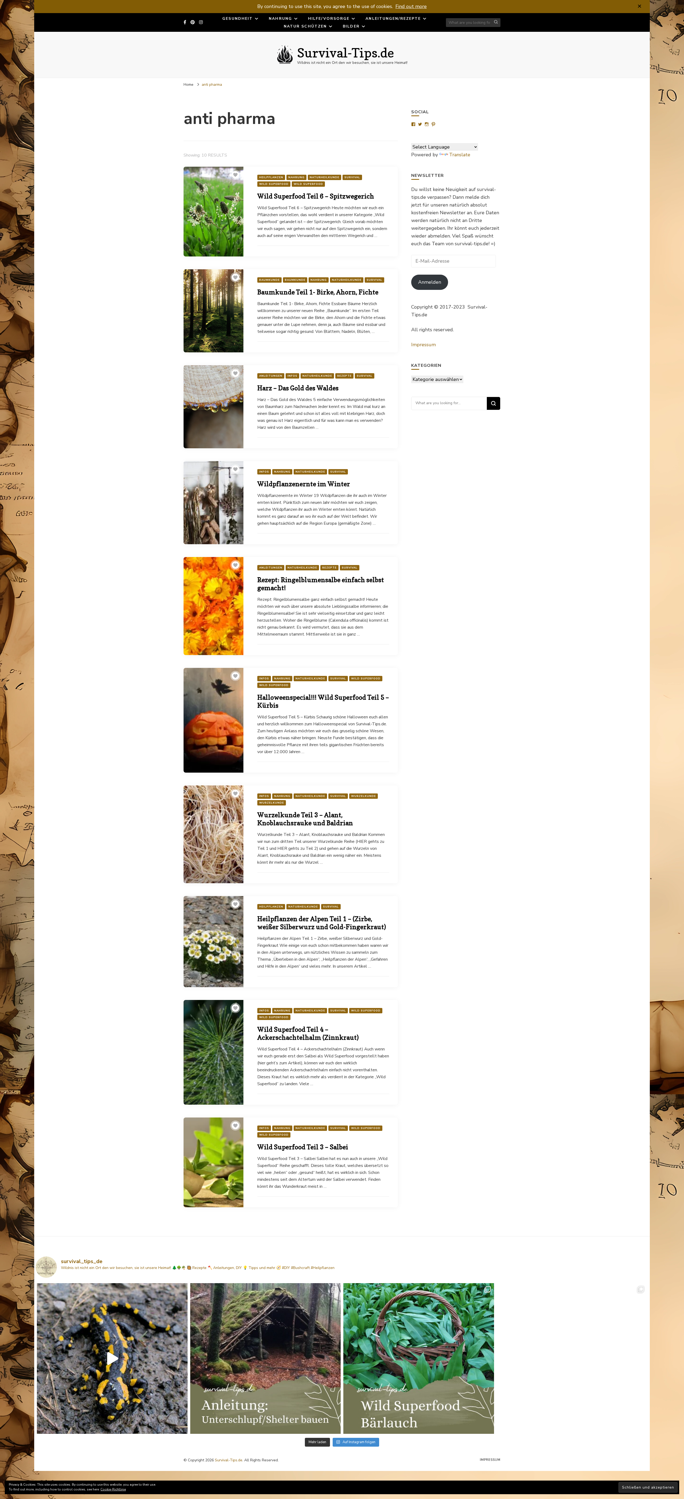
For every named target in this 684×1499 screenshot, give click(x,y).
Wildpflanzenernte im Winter (303, 484)
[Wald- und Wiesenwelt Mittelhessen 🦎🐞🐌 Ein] (112, 1358)
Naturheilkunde (324, 177)
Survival (352, 177)
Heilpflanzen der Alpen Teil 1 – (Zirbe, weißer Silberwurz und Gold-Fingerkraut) (321, 923)
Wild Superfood (274, 184)
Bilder (351, 26)
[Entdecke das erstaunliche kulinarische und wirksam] (418, 1358)
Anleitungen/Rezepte (393, 18)
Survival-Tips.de (345, 52)
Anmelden (429, 282)
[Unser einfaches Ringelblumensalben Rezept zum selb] (572, 1358)
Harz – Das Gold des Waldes (298, 388)
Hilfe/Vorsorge (328, 18)
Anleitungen (270, 376)
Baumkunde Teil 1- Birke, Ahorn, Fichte (317, 292)
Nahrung (280, 18)
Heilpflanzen (271, 177)
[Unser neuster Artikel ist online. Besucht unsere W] (265, 1358)
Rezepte (344, 376)
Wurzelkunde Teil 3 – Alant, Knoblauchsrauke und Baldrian (305, 819)
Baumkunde (269, 280)
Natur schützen (305, 26)
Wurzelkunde (363, 796)
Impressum (423, 344)
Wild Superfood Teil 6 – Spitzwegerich (315, 196)
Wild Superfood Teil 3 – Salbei (302, 1147)
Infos (292, 376)
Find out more (411, 6)
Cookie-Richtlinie (113, 1489)
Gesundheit (237, 18)
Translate (459, 154)
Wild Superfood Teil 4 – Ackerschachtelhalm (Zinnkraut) (308, 1033)
